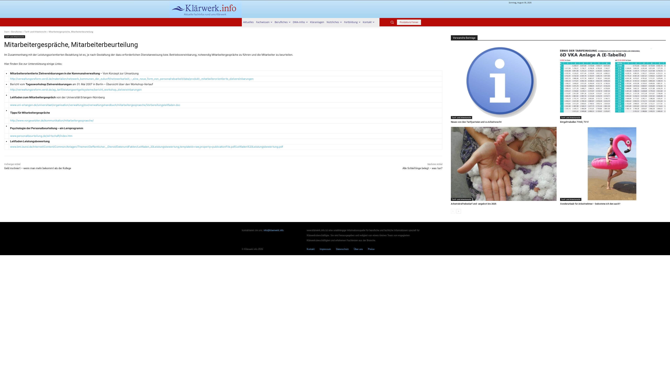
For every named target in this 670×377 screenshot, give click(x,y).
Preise (371, 249)
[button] (392, 22)
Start (6, 31)
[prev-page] (453, 211)
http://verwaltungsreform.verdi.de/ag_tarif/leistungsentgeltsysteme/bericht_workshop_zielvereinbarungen (76, 89)
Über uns (358, 249)
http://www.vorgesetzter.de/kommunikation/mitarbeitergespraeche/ (52, 120)
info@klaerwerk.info (274, 230)
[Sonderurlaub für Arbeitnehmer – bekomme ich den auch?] (613, 164)
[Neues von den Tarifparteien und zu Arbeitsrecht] (504, 82)
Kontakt (311, 249)
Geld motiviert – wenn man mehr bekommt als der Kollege (37, 168)
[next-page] (458, 211)
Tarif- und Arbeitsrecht (35, 31)
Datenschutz (342, 249)
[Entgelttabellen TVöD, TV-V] (613, 82)
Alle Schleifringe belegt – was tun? (422, 168)
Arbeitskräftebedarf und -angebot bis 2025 (473, 203)
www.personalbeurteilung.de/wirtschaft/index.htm (41, 136)
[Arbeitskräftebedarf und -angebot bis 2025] (504, 164)
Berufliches (16, 31)
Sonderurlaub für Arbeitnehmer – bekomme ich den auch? (590, 203)
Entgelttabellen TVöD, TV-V (574, 122)
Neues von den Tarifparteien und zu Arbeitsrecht (476, 122)
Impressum (325, 249)
